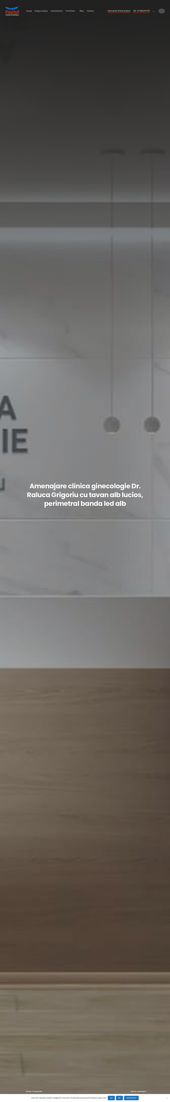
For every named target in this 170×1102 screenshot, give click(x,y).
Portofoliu (70, 11)
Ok (111, 1098)
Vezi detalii (131, 1098)
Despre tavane (41, 11)
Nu (119, 1098)
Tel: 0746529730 (141, 11)
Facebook (153, 11)
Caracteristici (57, 11)
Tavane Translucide (34, 1091)
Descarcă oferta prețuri (119, 11)
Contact (90, 11)
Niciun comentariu (138, 1091)
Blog (82, 11)
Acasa (29, 11)
